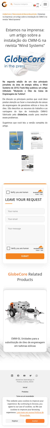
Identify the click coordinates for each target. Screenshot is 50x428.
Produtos (25, 392)
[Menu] (45, 4)
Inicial (25, 387)
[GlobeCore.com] (4, 4)
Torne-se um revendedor (25, 396)
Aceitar (35, 421)
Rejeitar (15, 421)
